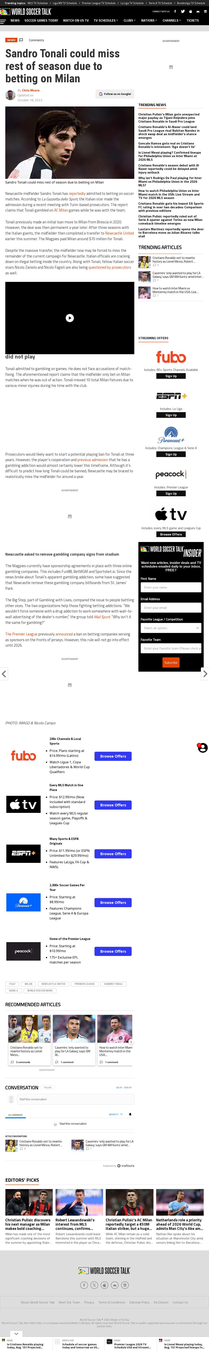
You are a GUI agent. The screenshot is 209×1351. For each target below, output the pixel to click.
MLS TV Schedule (38, 3)
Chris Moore (31, 90)
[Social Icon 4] (125, 1285)
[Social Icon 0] (84, 1285)
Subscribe (171, 662)
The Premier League (21, 634)
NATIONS (148, 20)
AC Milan (61, 210)
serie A (13, 990)
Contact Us (180, 1302)
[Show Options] (198, 628)
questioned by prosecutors (110, 267)
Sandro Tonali (113, 983)
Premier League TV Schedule (99, 3)
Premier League (85, 983)
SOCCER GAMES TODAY (41, 20)
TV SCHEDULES (105, 20)
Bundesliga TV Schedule (191, 3)
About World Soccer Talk (37, 1302)
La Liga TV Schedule (132, 3)
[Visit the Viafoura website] (125, 1165)
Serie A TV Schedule (160, 3)
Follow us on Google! (117, 94)
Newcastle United (119, 233)
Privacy (89, 1302)
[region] (70, 1127)
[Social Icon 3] (115, 1285)
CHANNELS (170, 20)
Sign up (127, 1087)
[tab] (15, 1114)
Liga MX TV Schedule (65, 3)
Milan (28, 983)
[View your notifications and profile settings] (130, 1114)
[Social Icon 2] (104, 1285)
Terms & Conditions (111, 1302)
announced (64, 634)
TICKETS (193, 20)
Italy (12, 983)
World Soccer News (40, 990)
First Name (148, 578)
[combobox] (170, 628)
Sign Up (171, 376)
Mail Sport (102, 617)
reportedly (77, 193)
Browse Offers (113, 756)
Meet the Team (69, 1302)
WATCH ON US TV (76, 20)
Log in (119, 1087)
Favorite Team (151, 639)
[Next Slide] (131, 1041)
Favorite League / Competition (162, 619)
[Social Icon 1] (94, 1285)
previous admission (92, 460)
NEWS (15, 20)
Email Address (150, 598)
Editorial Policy (139, 1302)
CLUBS (128, 20)
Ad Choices (161, 1302)
